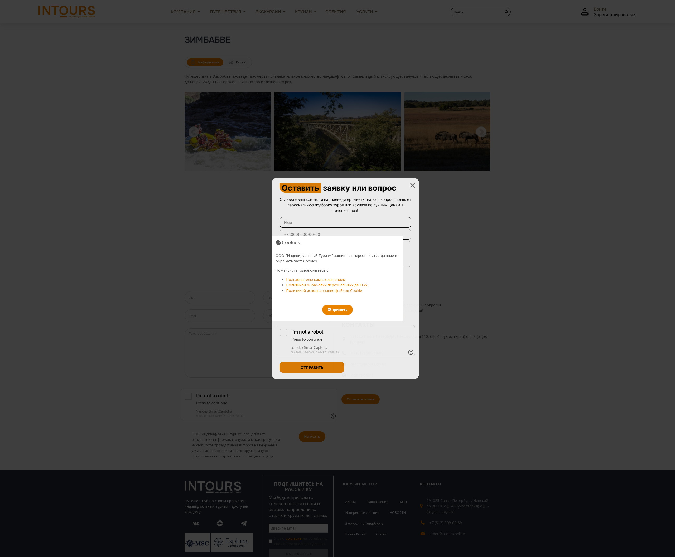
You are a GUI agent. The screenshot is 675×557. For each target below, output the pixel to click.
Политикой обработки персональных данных (326, 284)
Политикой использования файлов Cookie (324, 290)
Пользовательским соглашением (316, 279)
